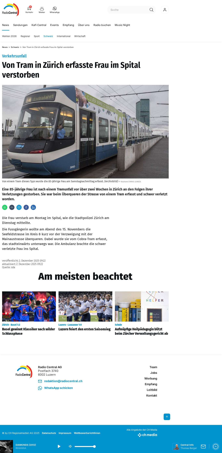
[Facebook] (26, 207)
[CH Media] (142, 434)
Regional (25, 36)
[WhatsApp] (4, 207)
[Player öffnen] (215, 446)
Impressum (65, 433)
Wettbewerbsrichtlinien (87, 433)
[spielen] (59, 446)
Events (54, 25)
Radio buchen (102, 25)
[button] (55, 9)
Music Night (122, 25)
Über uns (84, 25)
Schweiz (48, 36)
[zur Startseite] (10, 9)
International (63, 36)
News (5, 25)
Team (153, 367)
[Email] (19, 207)
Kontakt (151, 395)
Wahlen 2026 (9, 36)
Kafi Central (39, 25)
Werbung (150, 378)
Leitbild (152, 390)
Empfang (68, 25)
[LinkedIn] (33, 207)
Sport (37, 36)
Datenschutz (49, 433)
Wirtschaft (79, 36)
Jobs (153, 372)
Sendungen (20, 25)
